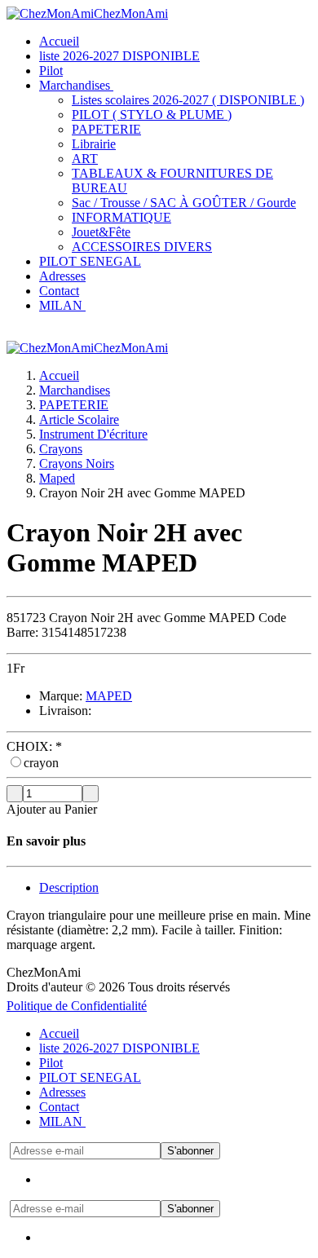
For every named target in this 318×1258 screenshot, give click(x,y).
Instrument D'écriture (93, 434)
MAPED (109, 696)
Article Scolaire (79, 419)
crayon (41, 763)
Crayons (60, 449)
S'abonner (190, 1151)
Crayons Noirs (76, 463)
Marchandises (74, 390)
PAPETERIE (73, 405)
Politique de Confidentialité (77, 1006)
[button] (64, 305)
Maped (57, 478)
